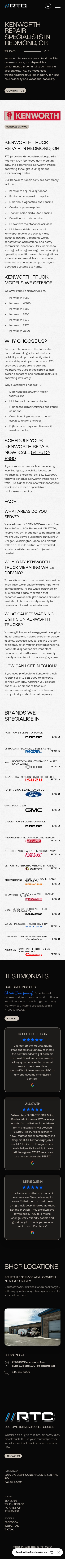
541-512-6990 (48, 474)
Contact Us (15, 90)
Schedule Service (16, 127)
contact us (13, 1456)
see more (11, 1019)
